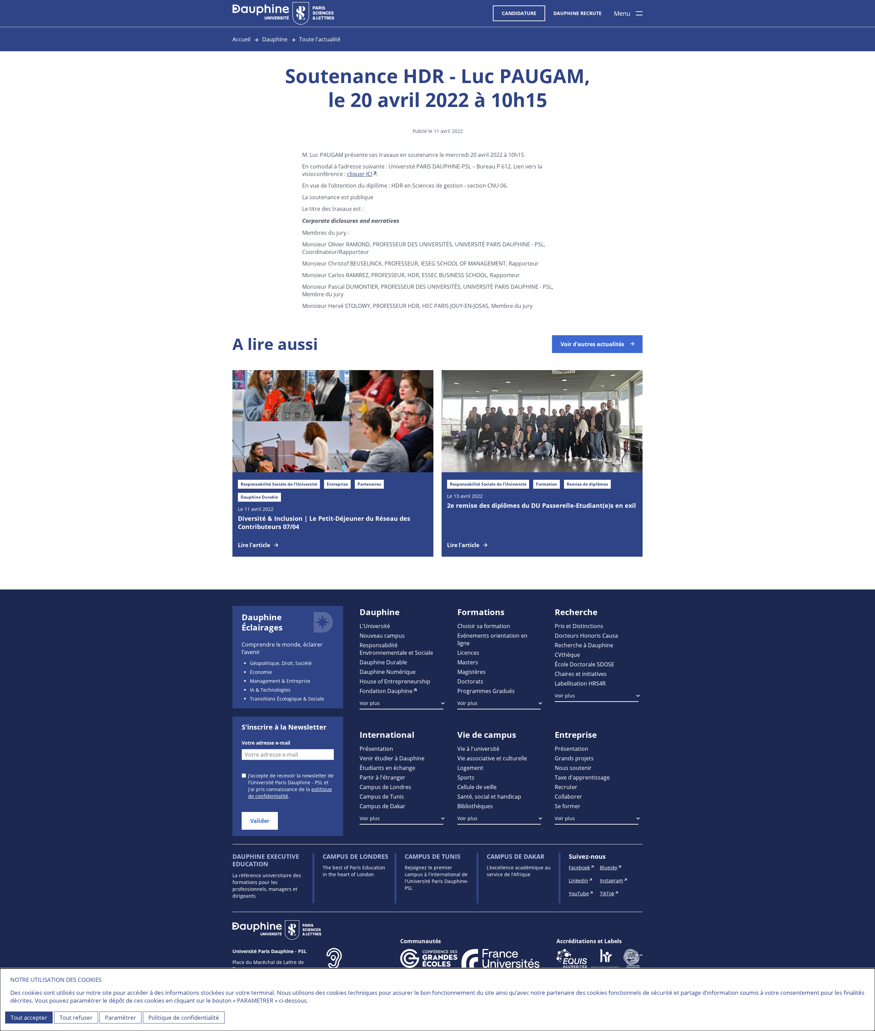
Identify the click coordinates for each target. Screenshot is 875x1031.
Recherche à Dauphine (584, 645)
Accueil (241, 39)
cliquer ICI (359, 173)
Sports (465, 777)
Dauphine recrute (577, 13)
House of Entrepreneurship (395, 681)
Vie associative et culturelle (492, 758)
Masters (467, 662)
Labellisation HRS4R (580, 683)
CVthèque (567, 654)
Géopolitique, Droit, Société (281, 663)
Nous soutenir (573, 767)
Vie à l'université (478, 748)
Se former (567, 806)
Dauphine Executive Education (265, 860)
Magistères (471, 671)
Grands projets (574, 758)
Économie (261, 672)
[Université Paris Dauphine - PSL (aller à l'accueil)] (283, 13)
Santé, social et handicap (489, 796)
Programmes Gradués (486, 690)
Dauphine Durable (383, 662)
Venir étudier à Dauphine (392, 758)
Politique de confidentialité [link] (183, 1017)
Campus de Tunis (382, 796)
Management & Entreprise (280, 681)
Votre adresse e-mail (266, 743)
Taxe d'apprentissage (582, 777)
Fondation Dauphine (386, 690)
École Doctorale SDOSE (584, 664)
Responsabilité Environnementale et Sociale (396, 648)
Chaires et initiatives (581, 673)
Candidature (519, 13)
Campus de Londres (385, 786)
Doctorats (470, 681)
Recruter (566, 786)
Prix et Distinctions (579, 625)
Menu (622, 13)
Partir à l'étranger (382, 777)
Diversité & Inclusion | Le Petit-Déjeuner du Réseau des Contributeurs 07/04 (324, 522)
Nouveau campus (382, 635)
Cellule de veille (477, 786)
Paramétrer (120, 1017)
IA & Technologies (270, 690)
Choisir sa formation (483, 625)
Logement (470, 767)
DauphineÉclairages (262, 622)
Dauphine (274, 39)
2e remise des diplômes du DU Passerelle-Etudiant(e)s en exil (541, 505)
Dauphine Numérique (388, 671)
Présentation (376, 748)
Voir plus (370, 703)
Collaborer (568, 796)
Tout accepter (29, 1017)
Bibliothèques (475, 806)
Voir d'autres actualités (592, 344)
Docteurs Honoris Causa (586, 635)
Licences (468, 652)
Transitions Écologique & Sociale (287, 698)
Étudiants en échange (387, 767)
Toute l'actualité (319, 39)
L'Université (375, 625)
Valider (259, 821)
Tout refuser (76, 1017)
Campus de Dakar (382, 806)
